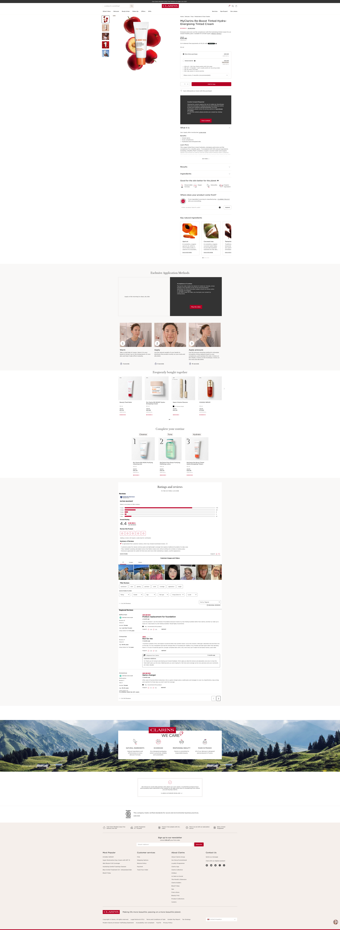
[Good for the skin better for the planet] (218, 180)
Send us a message (212, 857)
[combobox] (205, 75)
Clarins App (175, 866)
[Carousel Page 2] (204, 257)
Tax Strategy (186, 919)
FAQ (138, 857)
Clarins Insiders (176, 882)
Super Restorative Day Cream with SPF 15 (116, 860)
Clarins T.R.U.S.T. (224, 199)
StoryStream (219, 109)
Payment (140, 866)
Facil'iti (158, 922)
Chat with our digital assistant (215, 861)
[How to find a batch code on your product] (220, 207)
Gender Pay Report (174, 919)
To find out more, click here (170, 491)
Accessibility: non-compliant (145, 922)
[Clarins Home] (170, 6)
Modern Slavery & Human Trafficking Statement (118, 922)
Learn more (202, 132)
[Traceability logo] (183, 201)
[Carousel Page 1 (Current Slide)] (169, 419)
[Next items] (228, 238)
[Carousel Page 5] (208, 257)
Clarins (192, 110)
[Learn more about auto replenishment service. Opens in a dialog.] (195, 61)
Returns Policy (141, 863)
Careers (173, 902)
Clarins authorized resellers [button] (170, 793)
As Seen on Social (177, 876)
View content (205, 120)
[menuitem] (229, 6)
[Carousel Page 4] (207, 257)
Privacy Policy (167, 922)
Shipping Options (142, 860)
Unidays (174, 873)
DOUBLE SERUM (108, 857)
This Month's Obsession (178, 879)
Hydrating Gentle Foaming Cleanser (114, 866)
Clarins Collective (177, 870)
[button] (105, 19)
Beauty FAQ (175, 895)
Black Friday (107, 873)
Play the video (196, 307)
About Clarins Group (178, 857)
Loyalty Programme (178, 863)
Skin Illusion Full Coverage (111, 863)
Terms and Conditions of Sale (155, 919)
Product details (216, 33)
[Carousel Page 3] (205, 257)
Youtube (181, 290)
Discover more (187, 252)
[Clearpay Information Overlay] (216, 43)
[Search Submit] (132, 6)
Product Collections (177, 899)
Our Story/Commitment (179, 860)
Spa (172, 889)
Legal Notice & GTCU (137, 919)
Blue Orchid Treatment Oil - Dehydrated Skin (117, 870)
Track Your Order (142, 870)
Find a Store (175, 892)
